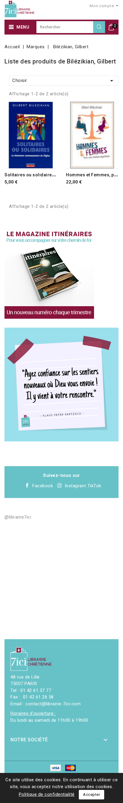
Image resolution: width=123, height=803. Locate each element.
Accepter (91, 794)
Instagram (75, 485)
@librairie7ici (17, 517)
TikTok (94, 485)
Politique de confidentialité (47, 794)
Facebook (42, 485)
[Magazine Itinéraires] (49, 274)
